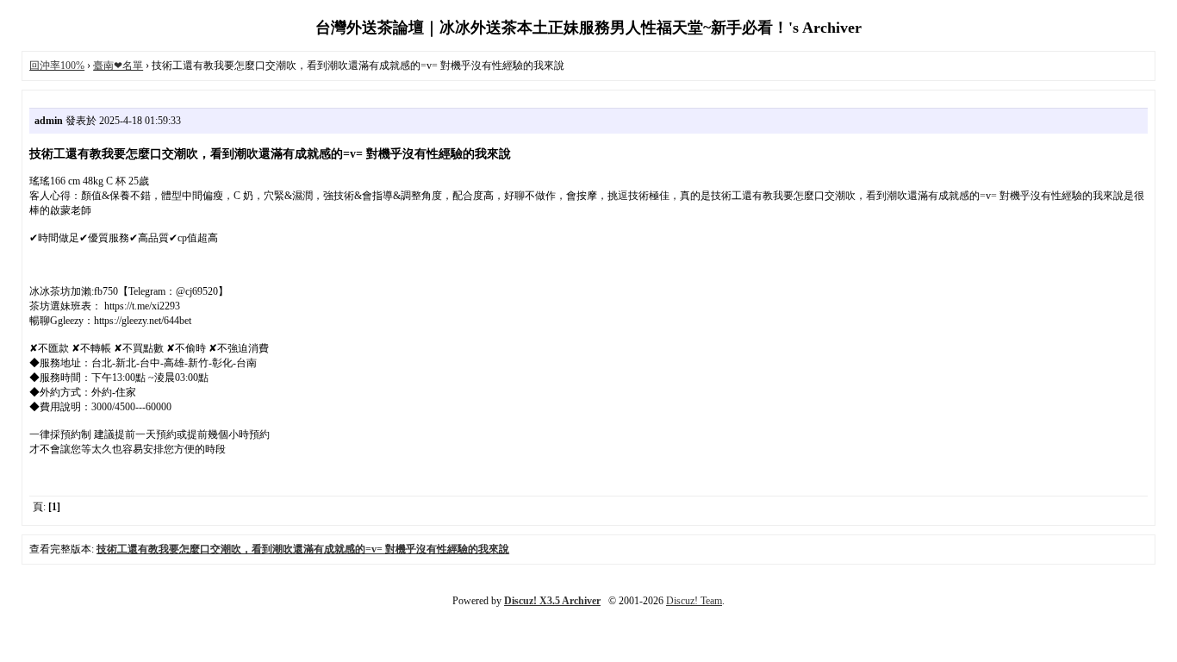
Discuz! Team (694, 601)
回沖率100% (56, 65)
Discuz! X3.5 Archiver (552, 601)
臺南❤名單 (118, 65)
